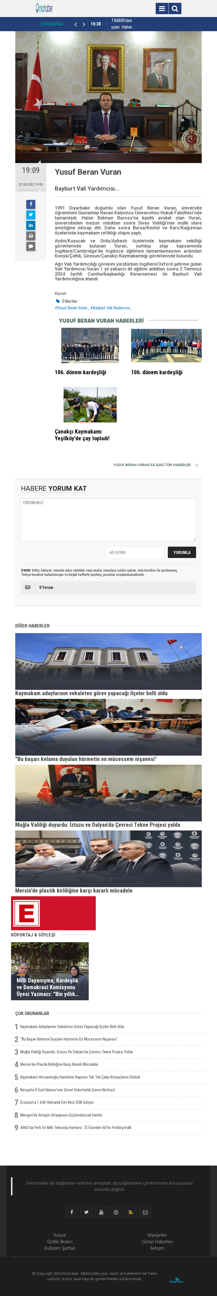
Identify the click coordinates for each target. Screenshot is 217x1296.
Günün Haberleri (157, 1241)
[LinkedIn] (30, 225)
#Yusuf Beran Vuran (71, 307)
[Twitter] (30, 214)
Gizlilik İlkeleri (60, 1241)
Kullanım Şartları (59, 1248)
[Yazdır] (30, 235)
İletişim (157, 1248)
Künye (60, 1235)
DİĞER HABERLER (32, 626)
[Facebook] (30, 204)
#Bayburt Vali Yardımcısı (110, 307)
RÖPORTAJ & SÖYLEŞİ (33, 935)
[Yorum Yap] (30, 246)
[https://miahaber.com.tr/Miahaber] (44, 8)
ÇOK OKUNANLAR (32, 1013)
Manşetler (157, 1235)
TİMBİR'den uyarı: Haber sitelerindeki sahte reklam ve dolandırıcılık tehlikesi (122, 24)
